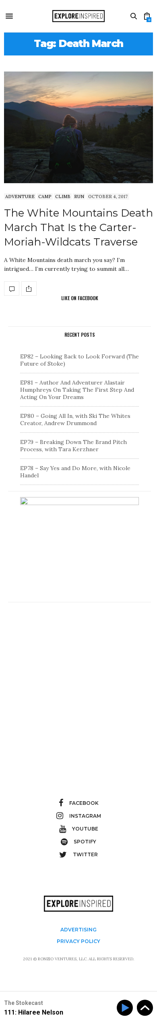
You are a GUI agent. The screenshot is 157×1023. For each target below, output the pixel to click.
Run (79, 196)
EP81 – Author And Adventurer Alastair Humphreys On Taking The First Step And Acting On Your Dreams (77, 390)
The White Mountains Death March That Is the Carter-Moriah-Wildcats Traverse (78, 228)
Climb (62, 196)
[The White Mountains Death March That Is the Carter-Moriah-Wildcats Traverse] (78, 127)
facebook (84, 803)
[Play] (126, 1008)
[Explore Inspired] (78, 16)
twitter (85, 854)
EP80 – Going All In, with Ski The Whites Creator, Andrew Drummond (75, 419)
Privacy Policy (78, 941)
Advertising (78, 930)
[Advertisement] (78, 686)
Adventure (20, 196)
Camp (45, 196)
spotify (85, 842)
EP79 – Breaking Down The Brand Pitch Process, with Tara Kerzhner (73, 445)
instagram (85, 816)
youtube (85, 829)
